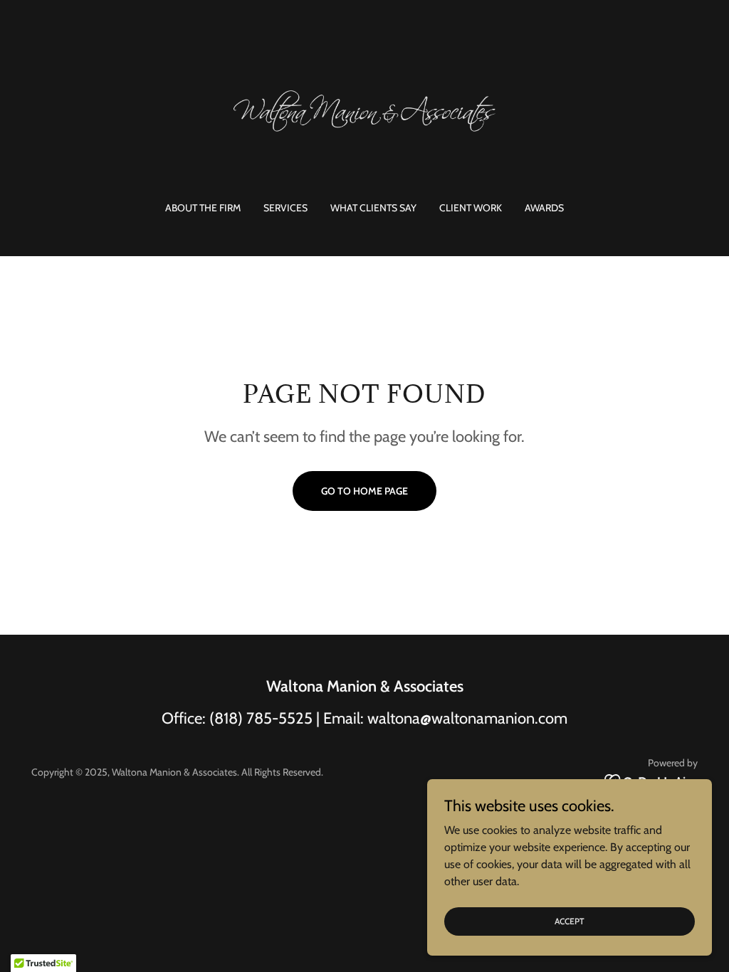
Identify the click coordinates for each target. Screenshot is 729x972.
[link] (364, 110)
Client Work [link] (470, 207)
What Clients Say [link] (373, 207)
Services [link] (285, 207)
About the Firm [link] (203, 207)
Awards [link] (544, 207)
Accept (569, 921)
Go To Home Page (364, 491)
